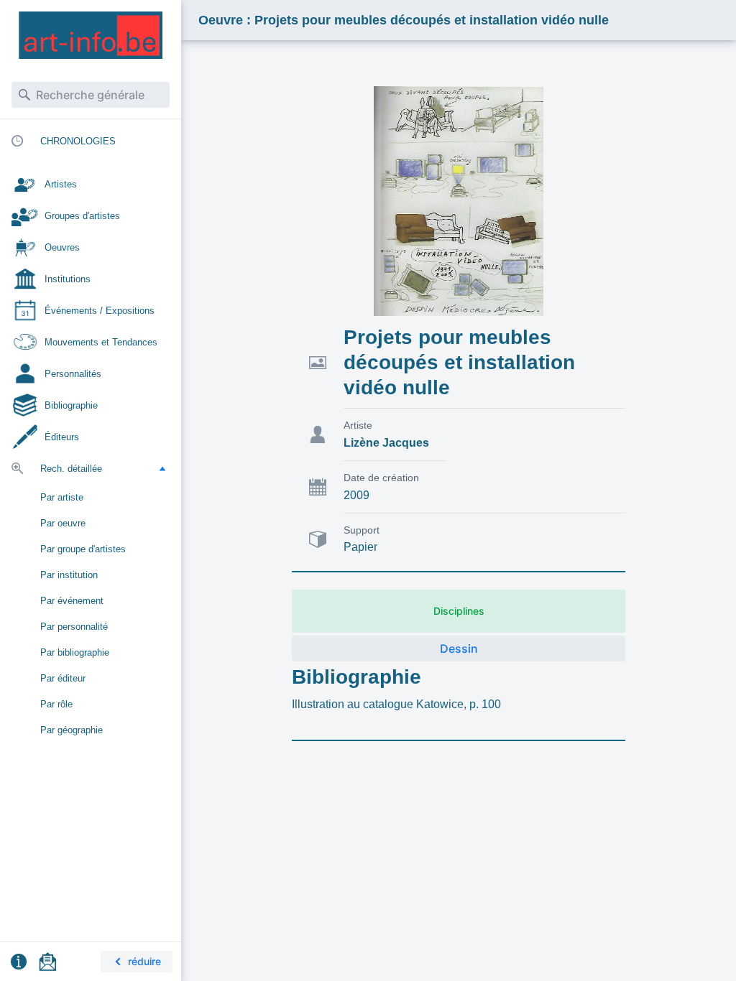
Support (362, 530)
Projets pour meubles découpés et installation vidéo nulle (459, 362)
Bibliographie (356, 677)
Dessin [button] (459, 648)
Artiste (358, 425)
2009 (356, 495)
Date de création (381, 477)
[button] (162, 468)
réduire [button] (144, 961)
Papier (360, 547)
